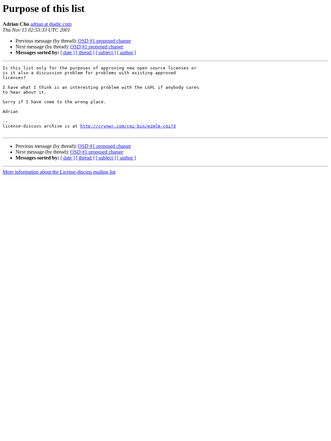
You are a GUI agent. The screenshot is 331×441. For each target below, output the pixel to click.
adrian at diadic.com (50, 24)
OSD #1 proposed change (104, 41)
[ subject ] (106, 52)
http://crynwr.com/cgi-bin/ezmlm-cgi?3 (128, 126)
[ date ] (67, 52)
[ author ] (126, 52)
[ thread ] (85, 52)
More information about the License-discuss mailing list (59, 172)
